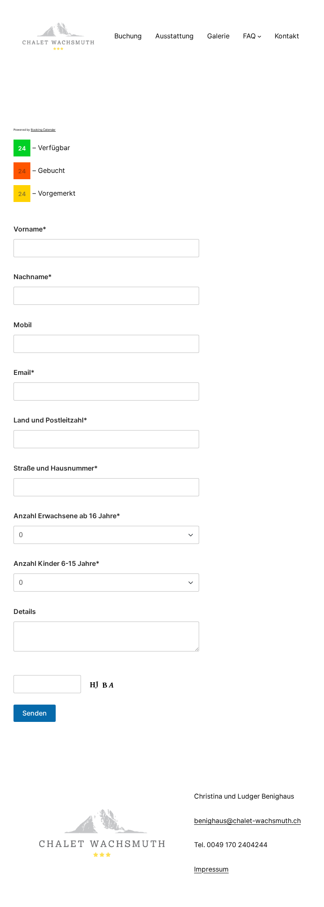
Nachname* (33, 276)
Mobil (23, 324)
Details (25, 611)
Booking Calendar (43, 130)
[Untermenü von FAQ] (259, 36)
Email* (24, 372)
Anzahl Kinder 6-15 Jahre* (57, 563)
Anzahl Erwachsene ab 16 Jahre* (67, 515)
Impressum (211, 869)
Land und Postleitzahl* (50, 420)
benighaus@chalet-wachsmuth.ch (247, 821)
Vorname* (30, 229)
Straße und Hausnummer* (56, 468)
